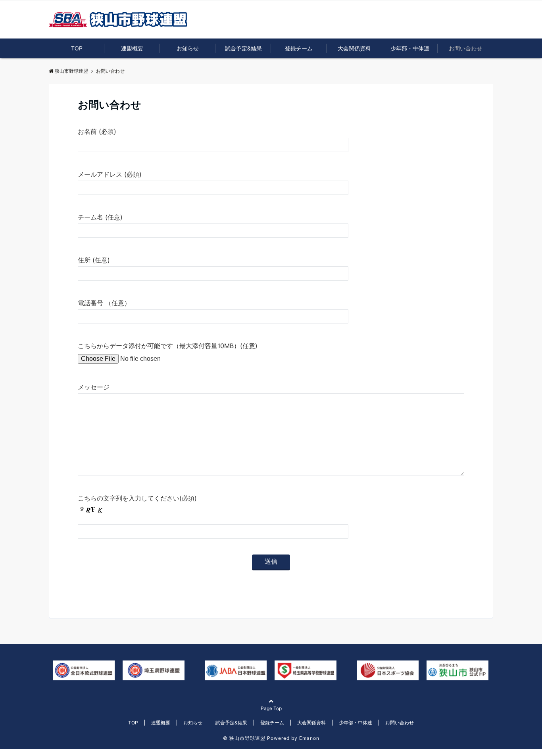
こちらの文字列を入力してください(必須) (137, 498)
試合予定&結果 (243, 48)
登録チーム (299, 48)
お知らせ (188, 48)
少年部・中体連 (409, 48)
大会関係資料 (354, 48)
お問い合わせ (465, 48)
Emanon (309, 738)
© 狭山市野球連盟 (244, 738)
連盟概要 (132, 48)
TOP (77, 48)
